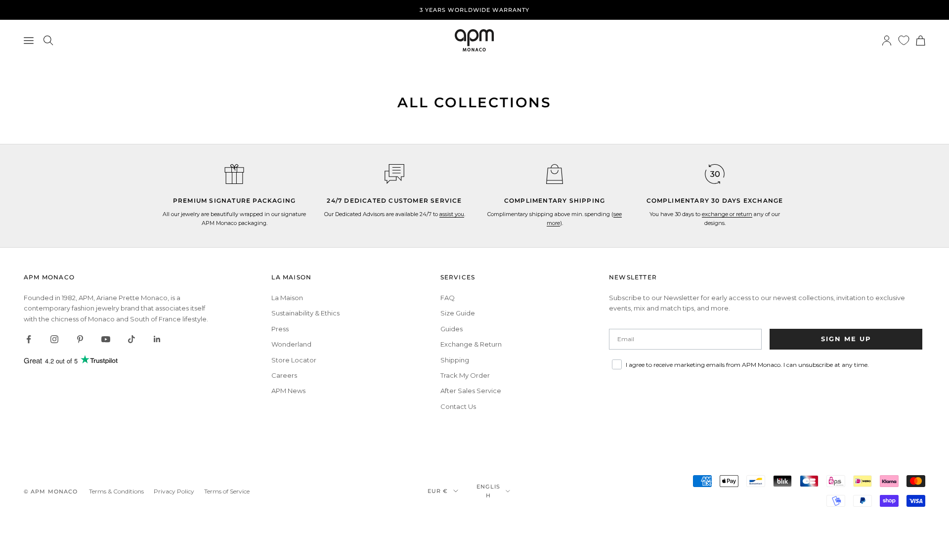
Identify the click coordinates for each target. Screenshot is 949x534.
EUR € (438, 491)
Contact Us (458, 406)
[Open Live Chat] (394, 174)
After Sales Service (470, 391)
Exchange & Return (471, 344)
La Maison (287, 298)
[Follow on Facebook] (29, 339)
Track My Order (465, 375)
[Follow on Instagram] (54, 339)
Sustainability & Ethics (305, 313)
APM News (288, 391)
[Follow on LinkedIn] (157, 339)
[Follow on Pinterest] (80, 339)
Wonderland (291, 344)
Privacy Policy (174, 491)
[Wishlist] (904, 40)
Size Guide (457, 313)
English (488, 491)
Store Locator (293, 360)
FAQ (447, 298)
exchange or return (727, 214)
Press (280, 329)
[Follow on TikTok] (131, 339)
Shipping (454, 360)
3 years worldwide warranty (475, 9)
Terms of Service (227, 491)
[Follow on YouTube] (106, 339)
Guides (451, 329)
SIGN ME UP (846, 339)
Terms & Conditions (116, 491)
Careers (284, 375)
